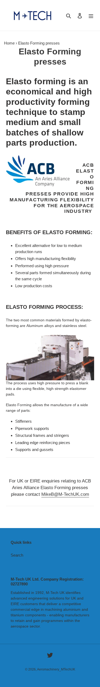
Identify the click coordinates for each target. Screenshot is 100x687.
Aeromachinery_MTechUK (56, 669)
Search (17, 555)
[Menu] (91, 15)
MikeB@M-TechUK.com (65, 494)
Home (9, 43)
